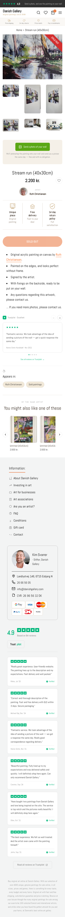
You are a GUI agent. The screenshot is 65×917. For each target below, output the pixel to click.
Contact (18, 534)
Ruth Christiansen (38, 193)
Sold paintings (35, 384)
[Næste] (59, 434)
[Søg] (38, 13)
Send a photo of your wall (35, 146)
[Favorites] (46, 13)
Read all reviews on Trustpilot (30, 864)
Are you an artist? (24, 506)
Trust (15, 644)
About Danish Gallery (26, 478)
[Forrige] (5, 434)
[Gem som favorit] (59, 180)
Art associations (23, 499)
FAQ (16, 513)
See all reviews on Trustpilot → (32, 359)
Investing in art (23, 485)
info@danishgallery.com (30, 589)
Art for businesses (24, 492)
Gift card (19, 527)
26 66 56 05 (24, 583)
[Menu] (60, 13)
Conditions (20, 520)
